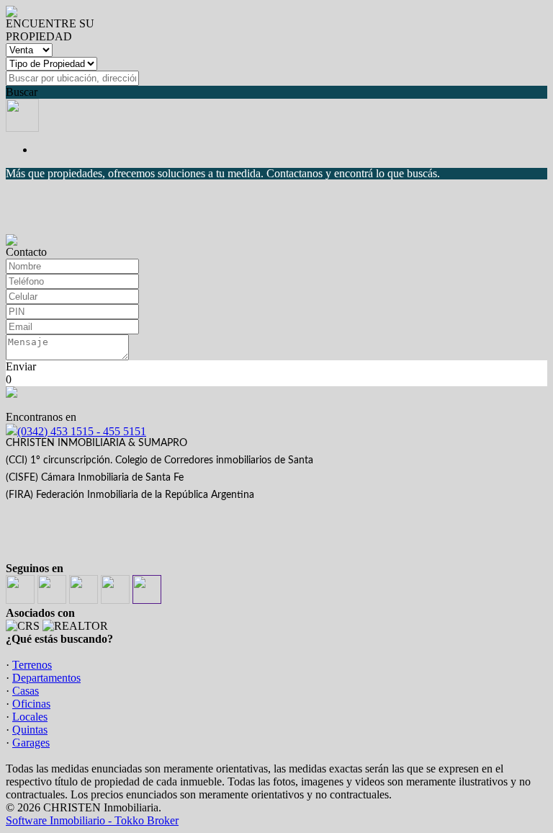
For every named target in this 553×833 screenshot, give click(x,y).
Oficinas (31, 704)
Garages (31, 742)
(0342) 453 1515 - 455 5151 (81, 431)
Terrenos (32, 665)
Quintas (30, 729)
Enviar (21, 366)
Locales (30, 716)
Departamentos (46, 678)
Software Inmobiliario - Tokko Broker (92, 820)
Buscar (21, 92)
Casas (25, 691)
